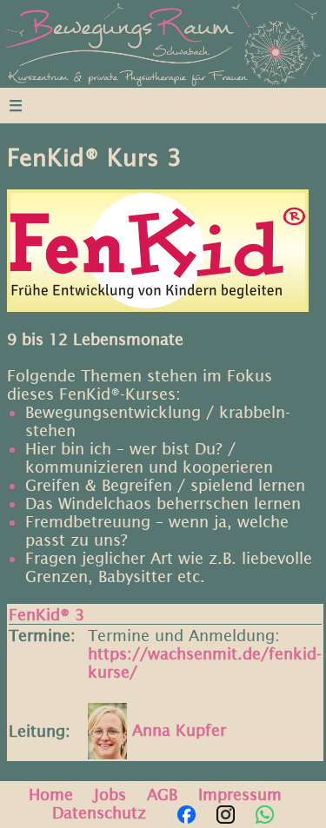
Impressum (240, 794)
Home (51, 794)
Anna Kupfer (176, 730)
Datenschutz (99, 813)
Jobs (110, 794)
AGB (162, 794)
